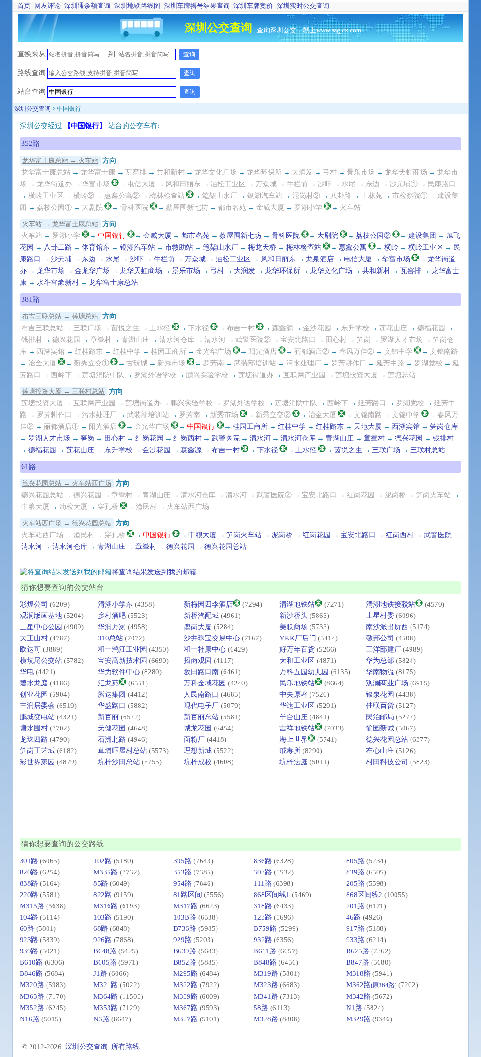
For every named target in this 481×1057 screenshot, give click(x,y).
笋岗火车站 (433, 495)
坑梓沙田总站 (119, 762)
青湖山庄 (135, 339)
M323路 (266, 985)
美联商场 (293, 627)
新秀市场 (171, 363)
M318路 (358, 973)
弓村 (330, 172)
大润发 (302, 172)
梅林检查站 (167, 195)
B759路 (265, 928)
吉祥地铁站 (297, 728)
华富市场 (96, 184)
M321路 (105, 985)
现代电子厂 (201, 705)
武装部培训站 (255, 363)
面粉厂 (194, 739)
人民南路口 (201, 694)
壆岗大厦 (198, 627)
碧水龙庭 (34, 683)
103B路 (184, 917)
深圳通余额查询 (87, 5)
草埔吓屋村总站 (122, 750)
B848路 (265, 962)
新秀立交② (273, 414)
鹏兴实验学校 (207, 375)
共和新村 (170, 172)
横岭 (391, 247)
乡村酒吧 (112, 615)
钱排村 (31, 339)
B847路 (357, 962)
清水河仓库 (176, 339)
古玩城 (136, 363)
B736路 (184, 928)
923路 (29, 939)
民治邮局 (380, 717)
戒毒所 (290, 750)
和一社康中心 (205, 649)
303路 (263, 872)
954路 (182, 883)
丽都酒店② (311, 351)
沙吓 (325, 184)
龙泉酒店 (320, 259)
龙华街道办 (54, 184)
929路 (182, 939)
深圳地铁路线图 (137, 5)
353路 (182, 872)
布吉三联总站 (42, 328)
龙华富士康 (98, 172)
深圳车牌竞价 (253, 5)
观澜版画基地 (41, 615)
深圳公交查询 (32, 108)
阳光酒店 (262, 351)
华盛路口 (112, 705)
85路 (100, 883)
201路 (355, 906)
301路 (29, 861)
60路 (27, 928)
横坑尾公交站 (41, 660)
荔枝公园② (373, 235)
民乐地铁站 (297, 683)
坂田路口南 (201, 672)
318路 (263, 906)
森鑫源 (282, 328)
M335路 (105, 872)
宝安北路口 (298, 339)
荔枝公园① (54, 207)
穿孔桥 (107, 506)
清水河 (214, 339)
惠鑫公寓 (353, 247)
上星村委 (380, 615)
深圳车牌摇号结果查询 (197, 5)
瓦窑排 (136, 172)
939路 (29, 951)
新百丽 (108, 717)
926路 (102, 939)
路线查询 (32, 72)
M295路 (185, 973)
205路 (355, 883)
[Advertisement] (354, 79)
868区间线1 (272, 894)
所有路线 (125, 1046)
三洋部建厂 (383, 649)
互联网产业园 (304, 375)
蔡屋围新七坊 (187, 207)
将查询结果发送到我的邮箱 (154, 572)
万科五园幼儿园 (304, 672)
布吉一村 (240, 328)
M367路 (185, 1007)
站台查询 (32, 91)
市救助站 (179, 247)
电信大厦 (141, 184)
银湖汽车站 (264, 195)
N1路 (354, 1007)
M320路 (32, 985)
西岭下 (61, 375)
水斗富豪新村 (58, 282)
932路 (263, 939)
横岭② (83, 195)
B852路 (184, 962)
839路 (355, 872)
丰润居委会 (37, 705)
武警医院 (225, 438)
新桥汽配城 (201, 615)
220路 (29, 894)
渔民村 (146, 506)
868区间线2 (364, 894)
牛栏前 (297, 184)
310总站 (110, 638)
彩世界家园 (37, 762)
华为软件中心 (119, 672)
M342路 (358, 996)
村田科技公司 (387, 762)
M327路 (185, 1019)
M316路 (105, 906)
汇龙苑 (108, 683)
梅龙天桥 (262, 247)
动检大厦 (73, 506)
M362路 (371, 985)
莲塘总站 (402, 375)
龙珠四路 (34, 739)
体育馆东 (96, 247)
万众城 (266, 184)
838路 (29, 883)
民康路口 (441, 184)
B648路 (104, 951)
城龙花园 (198, 728)
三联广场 (87, 328)
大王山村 (34, 638)
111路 (263, 883)
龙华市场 (51, 270)
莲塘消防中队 (103, 375)
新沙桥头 (293, 615)
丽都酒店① (61, 426)
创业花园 (34, 694)
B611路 (265, 951)
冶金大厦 (42, 363)
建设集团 (422, 235)
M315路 (32, 906)
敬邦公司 (380, 638)
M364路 (105, 996)
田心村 (336, 339)
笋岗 (364, 339)
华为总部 (380, 660)
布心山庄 (380, 750)
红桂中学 (127, 351)
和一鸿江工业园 (122, 649)
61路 (28, 467)
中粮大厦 (35, 506)
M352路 (32, 1007)
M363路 (32, 996)
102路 (102, 861)
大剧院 (92, 207)
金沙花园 (317, 328)
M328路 (266, 1019)
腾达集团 (112, 694)
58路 (261, 1007)
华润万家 (112, 627)
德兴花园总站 (42, 495)
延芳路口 (372, 403)
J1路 (100, 973)
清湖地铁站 (297, 604)
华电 (27, 672)
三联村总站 (427, 450)
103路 (102, 917)
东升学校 (355, 328)
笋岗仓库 (444, 426)
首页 (24, 5)
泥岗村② (306, 195)
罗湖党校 (428, 363)
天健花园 (112, 728)
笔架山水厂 (219, 195)
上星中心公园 (41, 627)
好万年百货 (297, 649)
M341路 (266, 996)
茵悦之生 (125, 328)
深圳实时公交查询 (303, 5)
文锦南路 (444, 351)
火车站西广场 (188, 506)
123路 (263, 917)
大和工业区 (297, 660)
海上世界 (293, 739)
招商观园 (198, 660)
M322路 (185, 985)
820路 (29, 872)
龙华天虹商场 (406, 172)
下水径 (198, 328)
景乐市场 (361, 172)
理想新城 (198, 750)
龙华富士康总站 (45, 172)
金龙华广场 (92, 270)
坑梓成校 (198, 762)
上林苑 (371, 195)
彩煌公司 (34, 604)
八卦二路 (58, 247)
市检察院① (409, 195)
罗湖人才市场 (401, 339)
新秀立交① (91, 363)
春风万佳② (356, 351)
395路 (182, 861)
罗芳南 (213, 363)
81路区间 (187, 894)
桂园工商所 (168, 351)
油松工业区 (228, 184)
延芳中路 (390, 363)
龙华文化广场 (215, 172)
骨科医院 (134, 207)
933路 (355, 939)
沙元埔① (403, 184)
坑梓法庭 (293, 762)
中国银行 (112, 235)
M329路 (358, 1019)
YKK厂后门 (297, 638)
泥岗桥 (395, 495)
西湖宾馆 (51, 351)
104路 (29, 917)
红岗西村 (187, 438)
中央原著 (293, 694)
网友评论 (47, 5)
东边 (372, 184)
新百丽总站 (201, 717)
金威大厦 (270, 207)
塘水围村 (34, 728)
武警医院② (253, 339)
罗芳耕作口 (348, 363)
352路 (30, 143)
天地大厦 (368, 426)
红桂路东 (89, 351)
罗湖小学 (308, 207)
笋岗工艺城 (37, 750)
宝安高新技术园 (122, 660)
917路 (355, 928)
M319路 (266, 973)
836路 (263, 861)
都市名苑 (232, 207)
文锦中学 (398, 351)
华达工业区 (297, 705)
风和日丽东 (183, 184)
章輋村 (100, 339)
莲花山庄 (393, 328)
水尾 (348, 184)
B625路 (357, 951)
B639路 (184, 951)
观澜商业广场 (387, 683)
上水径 (160, 328)
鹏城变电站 (37, 717)
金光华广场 (213, 351)
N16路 (29, 1019)
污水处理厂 (303, 363)
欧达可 (30, 649)
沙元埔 (61, 259)
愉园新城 (380, 728)
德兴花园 (66, 339)
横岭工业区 (45, 195)
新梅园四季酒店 (208, 604)
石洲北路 (112, 739)
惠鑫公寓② (122, 195)
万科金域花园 (205, 683)
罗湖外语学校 (155, 375)
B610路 (31, 962)
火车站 (350, 207)
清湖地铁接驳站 (390, 604)
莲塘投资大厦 (356, 375)
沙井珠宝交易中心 (212, 638)
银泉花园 (380, 694)
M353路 (105, 1007)
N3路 (101, 1019)
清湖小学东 (115, 604)
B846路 (31, 973)
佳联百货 (380, 705)
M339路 (185, 996)
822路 (102, 894)
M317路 (185, 906)
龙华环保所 (264, 172)
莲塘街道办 (255, 375)
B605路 (104, 962)
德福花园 (431, 328)
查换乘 (28, 54)
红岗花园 (149, 438)
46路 (353, 917)
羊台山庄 (293, 717)
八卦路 (340, 195)
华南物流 (380, 672)
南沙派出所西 (387, 627)
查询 (189, 54)
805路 (355, 861)
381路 (30, 299)
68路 (100, 928)
